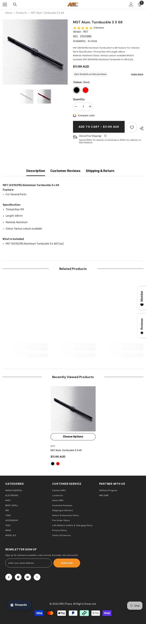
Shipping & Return (100, 171)
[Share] (140, 128)
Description (35, 171)
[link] (25, 349)
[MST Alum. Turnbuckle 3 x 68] (73, 408)
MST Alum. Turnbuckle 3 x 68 (66, 450)
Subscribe (67, 563)
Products (21, 12)
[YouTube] (27, 577)
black (53, 464)
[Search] (15, 4)
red (58, 464)
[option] (35, 52)
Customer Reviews (65, 171)
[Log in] (131, 4)
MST (85, 31)
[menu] (5, 4)
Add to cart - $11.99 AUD (99, 127)
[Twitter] (37, 577)
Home (8, 12)
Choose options (73, 436)
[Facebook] (8, 577)
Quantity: (79, 99)
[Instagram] (18, 577)
